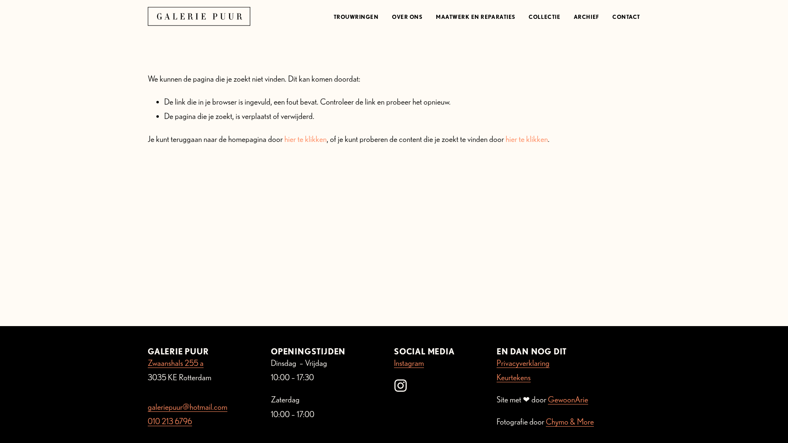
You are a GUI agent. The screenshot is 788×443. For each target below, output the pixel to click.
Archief (586, 17)
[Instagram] (400, 385)
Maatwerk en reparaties (475, 17)
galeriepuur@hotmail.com (187, 406)
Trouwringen (356, 17)
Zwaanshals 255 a (176, 363)
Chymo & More (570, 421)
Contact (626, 17)
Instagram (409, 363)
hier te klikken (305, 139)
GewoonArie (568, 399)
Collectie (544, 17)
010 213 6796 (170, 421)
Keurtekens (514, 377)
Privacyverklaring (523, 363)
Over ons (407, 17)
